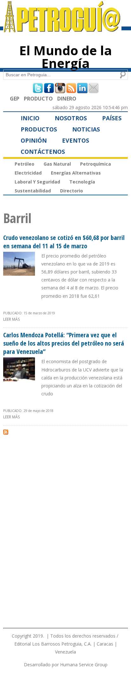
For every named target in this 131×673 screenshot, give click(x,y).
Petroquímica (95, 164)
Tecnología (82, 182)
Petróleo (24, 164)
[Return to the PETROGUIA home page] (62, 29)
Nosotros (71, 118)
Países (111, 118)
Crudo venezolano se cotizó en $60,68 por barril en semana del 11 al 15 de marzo (64, 241)
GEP (14, 98)
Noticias (86, 129)
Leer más (11, 319)
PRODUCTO (38, 98)
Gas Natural (57, 164)
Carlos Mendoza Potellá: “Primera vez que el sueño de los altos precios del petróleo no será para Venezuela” (63, 343)
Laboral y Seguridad (37, 182)
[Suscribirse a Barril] (5, 432)
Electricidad (28, 173)
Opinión (34, 140)
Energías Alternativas (76, 173)
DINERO (66, 98)
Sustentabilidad (33, 191)
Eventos (75, 140)
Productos (39, 129)
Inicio (30, 118)
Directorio (71, 191)
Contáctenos (43, 151)
